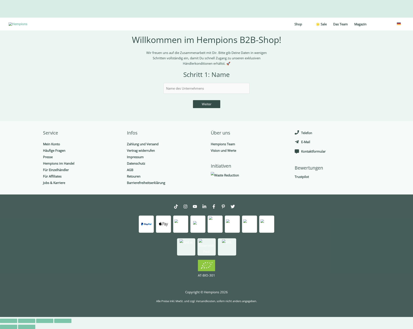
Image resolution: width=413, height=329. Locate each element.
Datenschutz (136, 163)
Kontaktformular (313, 151)
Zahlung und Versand (143, 144)
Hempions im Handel (58, 163)
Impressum (135, 157)
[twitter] (235, 207)
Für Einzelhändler (56, 170)
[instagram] (187, 207)
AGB (130, 170)
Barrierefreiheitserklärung (146, 183)
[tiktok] (178, 207)
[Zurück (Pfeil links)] (8, 327)
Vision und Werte (223, 150)
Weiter (206, 104)
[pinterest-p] (225, 207)
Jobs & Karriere (54, 183)
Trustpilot (302, 176)
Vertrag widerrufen (141, 150)
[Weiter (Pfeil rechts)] (26, 327)
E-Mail (305, 142)
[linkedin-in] (206, 207)
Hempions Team (223, 144)
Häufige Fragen (54, 150)
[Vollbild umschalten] (44, 321)
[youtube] (197, 207)
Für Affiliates (52, 176)
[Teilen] (26, 321)
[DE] (398, 23)
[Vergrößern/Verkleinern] (62, 321)
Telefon (306, 133)
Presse (48, 157)
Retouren (133, 176)
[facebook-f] (216, 207)
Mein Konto (51, 144)
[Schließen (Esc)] (8, 321)
